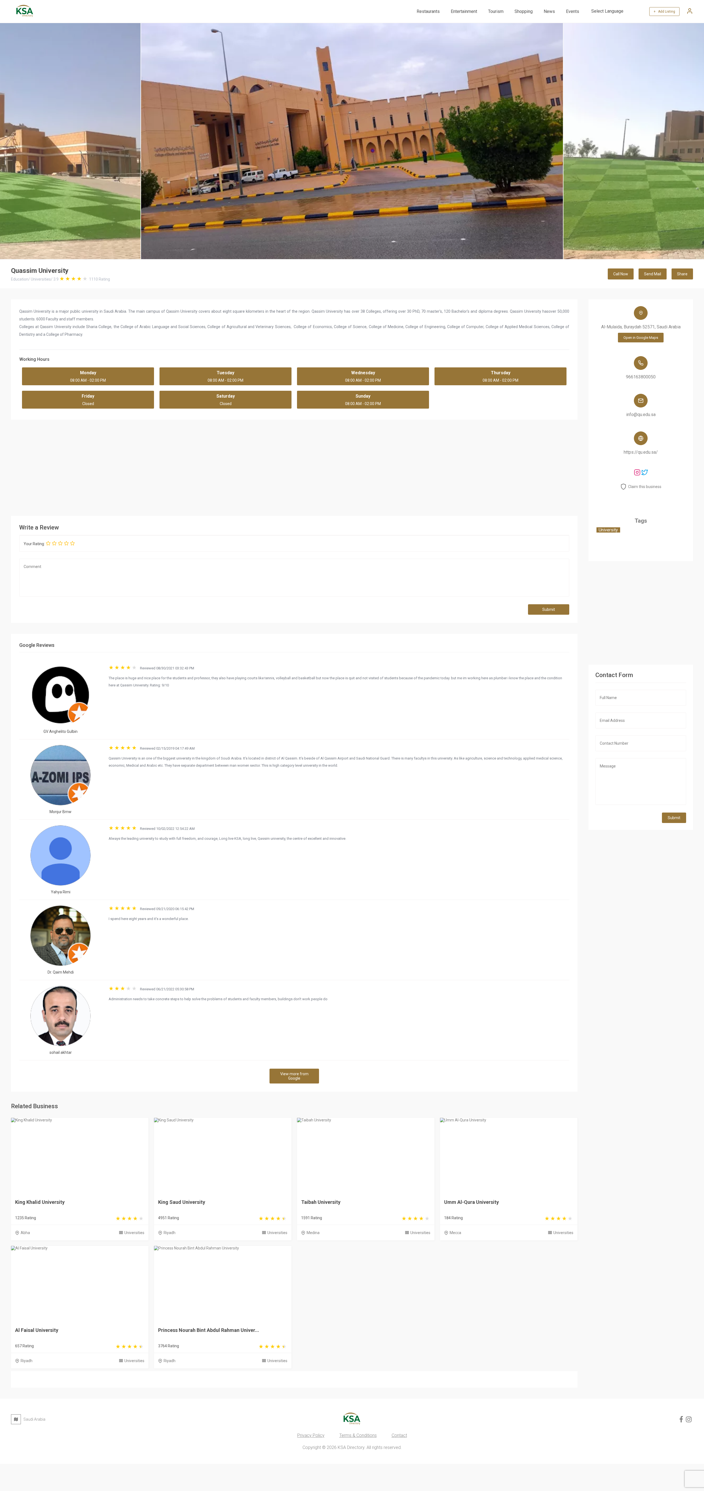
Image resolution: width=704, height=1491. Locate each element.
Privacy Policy (310, 1435)
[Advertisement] (294, 466)
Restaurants (428, 11)
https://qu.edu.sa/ (641, 452)
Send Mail (652, 274)
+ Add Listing (664, 11)
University (608, 530)
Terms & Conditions (358, 1435)
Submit (548, 609)
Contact (399, 1435)
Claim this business (644, 486)
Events (572, 11)
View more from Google (294, 1076)
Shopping (524, 11)
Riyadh (169, 1233)
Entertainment (464, 11)
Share (682, 274)
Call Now (620, 274)
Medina (313, 1233)
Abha (25, 1233)
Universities (134, 1233)
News (549, 11)
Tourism (496, 11)
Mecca (455, 1233)
